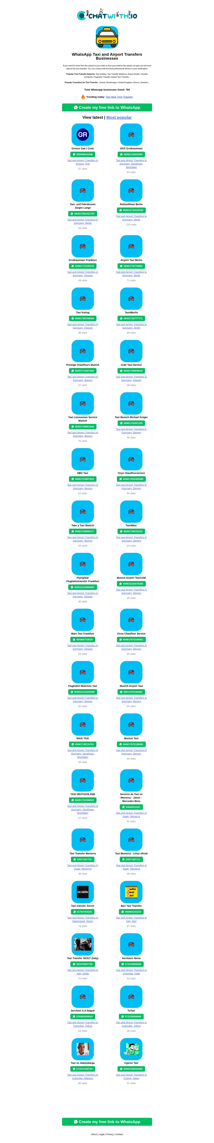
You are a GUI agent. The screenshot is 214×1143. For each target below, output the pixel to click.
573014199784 (84, 1069)
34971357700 (84, 859)
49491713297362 (84, 370)
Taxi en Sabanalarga (83, 1063)
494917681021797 (84, 213)
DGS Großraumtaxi (131, 148)
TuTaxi (131, 1010)
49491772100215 (84, 266)
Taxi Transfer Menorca (83, 853)
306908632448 (84, 154)
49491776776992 (133, 266)
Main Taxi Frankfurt (82, 633)
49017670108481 (133, 692)
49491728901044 (84, 426)
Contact (119, 1134)
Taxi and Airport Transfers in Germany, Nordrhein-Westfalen (131, 164)
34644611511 (133, 807)
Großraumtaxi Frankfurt (83, 260)
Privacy (109, 1134)
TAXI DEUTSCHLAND (82, 794)
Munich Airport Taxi (131, 686)
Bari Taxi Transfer (131, 905)
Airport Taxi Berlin (131, 260)
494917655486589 (133, 479)
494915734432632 (133, 210)
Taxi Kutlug (82, 312)
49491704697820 (84, 479)
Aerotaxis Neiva (131, 958)
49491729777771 (133, 318)
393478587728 (84, 964)
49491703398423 (84, 800)
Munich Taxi (131, 738)
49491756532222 (133, 531)
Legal (101, 1134)
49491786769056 (84, 318)
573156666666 (133, 1016)
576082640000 (84, 1016)
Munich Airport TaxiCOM (131, 577)
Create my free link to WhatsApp (109, 107)
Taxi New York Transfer (119, 97)
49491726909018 (133, 370)
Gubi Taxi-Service (131, 365)
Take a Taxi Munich (82, 525)
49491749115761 (84, 744)
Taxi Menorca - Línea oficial (131, 853)
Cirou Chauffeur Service (131, 633)
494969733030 (84, 639)
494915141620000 (84, 692)
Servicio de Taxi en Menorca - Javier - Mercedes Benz (131, 797)
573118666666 (133, 964)
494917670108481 (133, 744)
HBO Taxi (82, 473)
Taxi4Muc (131, 525)
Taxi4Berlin (131, 312)
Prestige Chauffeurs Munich (82, 365)
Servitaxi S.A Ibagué (83, 1010)
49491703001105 (133, 423)
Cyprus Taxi (131, 1063)
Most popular (119, 117)
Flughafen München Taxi (82, 686)
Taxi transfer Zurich (82, 905)
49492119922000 (133, 154)
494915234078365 (133, 583)
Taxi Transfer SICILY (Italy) (82, 958)
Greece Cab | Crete (83, 148)
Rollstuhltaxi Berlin (131, 204)
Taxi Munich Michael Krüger (131, 417)
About (94, 1134)
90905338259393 (133, 1069)
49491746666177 (84, 531)
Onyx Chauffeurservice (131, 473)
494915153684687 (84, 587)
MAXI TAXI (83, 738)
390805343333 (133, 911)
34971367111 (133, 859)
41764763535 (84, 911)
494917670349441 (133, 639)
